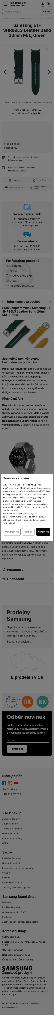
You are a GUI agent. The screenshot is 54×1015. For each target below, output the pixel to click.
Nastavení (28, 532)
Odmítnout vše (12, 532)
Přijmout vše (43, 532)
